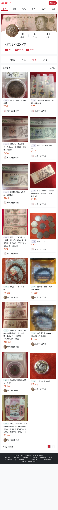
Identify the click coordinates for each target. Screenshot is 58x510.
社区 (34, 9)
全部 (52, 68)
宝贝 (24, 9)
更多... (51, 457)
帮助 (53, 9)
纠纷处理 (43, 457)
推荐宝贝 (6, 68)
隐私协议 (25, 457)
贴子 (45, 60)
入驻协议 (34, 457)
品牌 (44, 9)
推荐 (12, 60)
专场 (14, 9)
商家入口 (52, 3)
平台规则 (7, 457)
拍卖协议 (16, 457)
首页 (4, 9)
